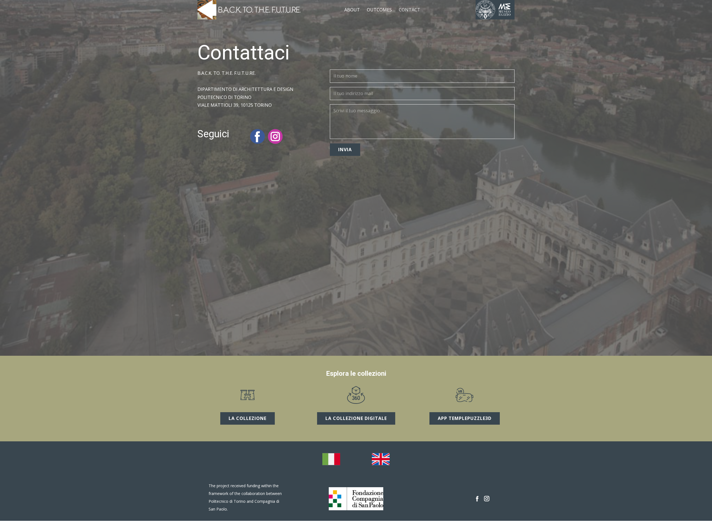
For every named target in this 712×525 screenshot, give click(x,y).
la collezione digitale (356, 418)
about (352, 10)
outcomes (379, 10)
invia (345, 149)
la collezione (247, 418)
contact (409, 10)
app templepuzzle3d (464, 418)
